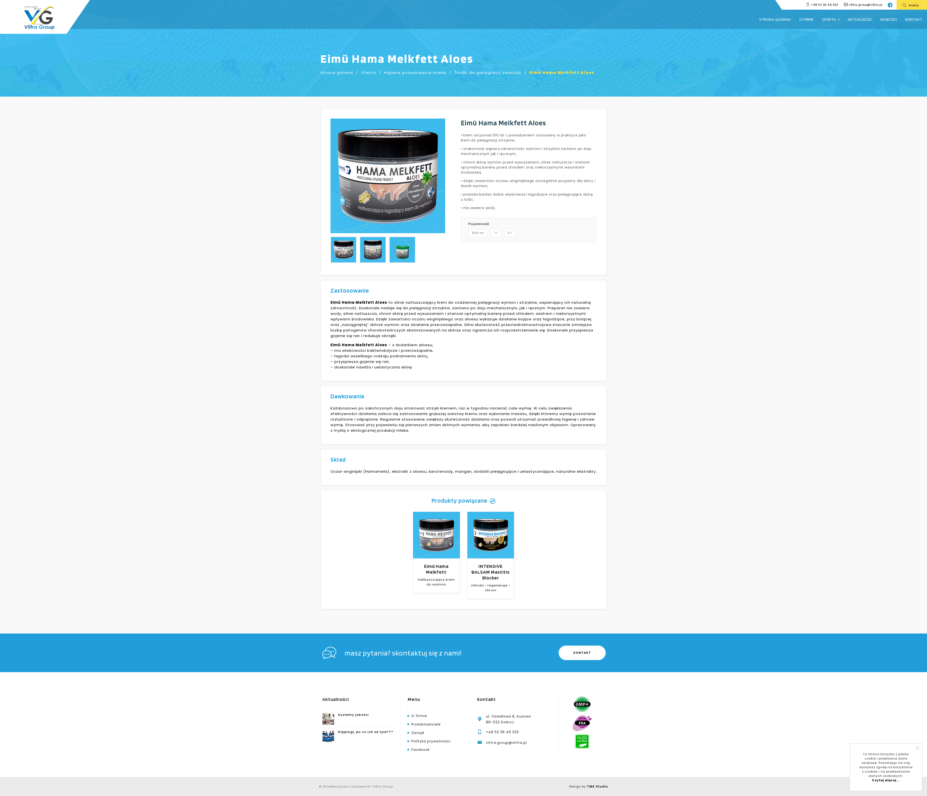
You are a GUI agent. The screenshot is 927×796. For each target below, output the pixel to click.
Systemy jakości (353, 714)
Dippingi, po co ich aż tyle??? (365, 732)
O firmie (806, 19)
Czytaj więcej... (886, 780)
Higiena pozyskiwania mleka (415, 72)
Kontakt (913, 19)
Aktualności (860, 19)
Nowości (888, 19)
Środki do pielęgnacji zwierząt (487, 72)
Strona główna (775, 19)
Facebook (420, 749)
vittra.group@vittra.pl (865, 5)
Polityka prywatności (430, 741)
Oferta (829, 19)
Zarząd (417, 732)
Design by (588, 786)
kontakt (582, 653)
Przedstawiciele (426, 724)
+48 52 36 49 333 (824, 5)
